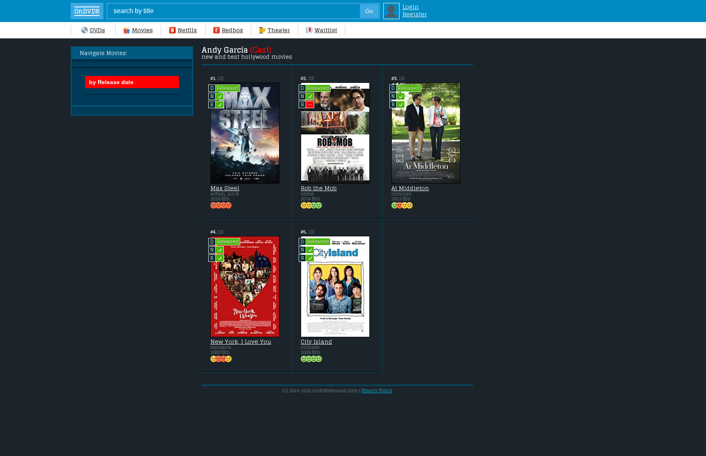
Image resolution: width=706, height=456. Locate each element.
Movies (142, 30)
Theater (279, 30)
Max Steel (224, 188)
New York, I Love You (240, 341)
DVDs (97, 30)
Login (410, 7)
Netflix (187, 30)
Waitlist (326, 30)
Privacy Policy (377, 390)
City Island (316, 341)
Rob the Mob (319, 188)
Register (414, 14)
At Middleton (410, 188)
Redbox (232, 30)
